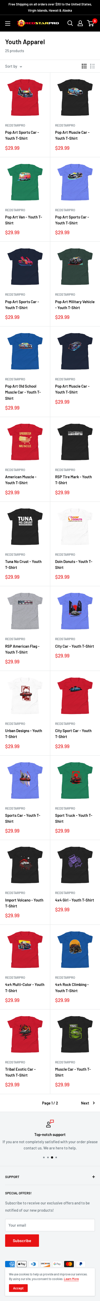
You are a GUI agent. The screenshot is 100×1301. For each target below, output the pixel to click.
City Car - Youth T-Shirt (74, 646)
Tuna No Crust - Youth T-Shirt (23, 564)
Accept (18, 1288)
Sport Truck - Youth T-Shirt (73, 818)
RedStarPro (15, 125)
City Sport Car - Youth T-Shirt (73, 733)
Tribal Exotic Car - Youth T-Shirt (20, 1072)
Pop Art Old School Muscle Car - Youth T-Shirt (23, 392)
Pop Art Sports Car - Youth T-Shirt (22, 135)
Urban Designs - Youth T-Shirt (23, 733)
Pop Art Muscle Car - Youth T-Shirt (72, 135)
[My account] (80, 23)
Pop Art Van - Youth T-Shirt (23, 220)
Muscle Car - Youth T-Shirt (73, 1072)
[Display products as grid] (84, 66)
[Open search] (70, 23)
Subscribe (22, 1240)
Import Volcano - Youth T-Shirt (24, 903)
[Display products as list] (92, 66)
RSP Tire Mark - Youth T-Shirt (73, 479)
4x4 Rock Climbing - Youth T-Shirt (72, 987)
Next (85, 1103)
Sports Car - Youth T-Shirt (22, 818)
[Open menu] (7, 23)
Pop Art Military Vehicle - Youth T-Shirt (75, 304)
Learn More (71, 1279)
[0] (90, 23)
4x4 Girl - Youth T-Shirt (74, 900)
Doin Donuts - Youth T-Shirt (73, 564)
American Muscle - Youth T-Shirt (20, 479)
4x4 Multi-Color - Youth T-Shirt (24, 987)
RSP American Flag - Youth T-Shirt (22, 649)
